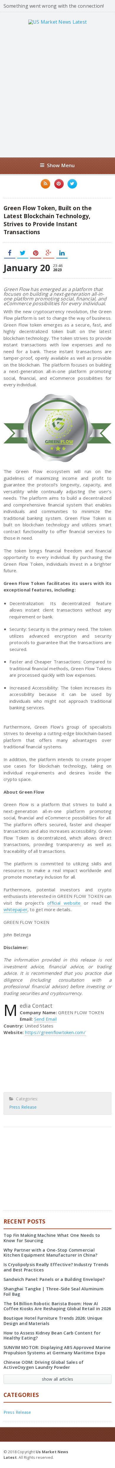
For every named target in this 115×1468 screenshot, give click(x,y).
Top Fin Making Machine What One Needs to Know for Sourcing (52, 1237)
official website (63, 903)
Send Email (45, 1019)
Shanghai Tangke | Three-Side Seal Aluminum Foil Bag (54, 1291)
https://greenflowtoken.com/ (55, 1032)
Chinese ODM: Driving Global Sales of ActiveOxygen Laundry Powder (44, 1364)
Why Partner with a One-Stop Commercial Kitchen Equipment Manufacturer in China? (51, 1252)
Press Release (23, 1107)
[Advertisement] (57, 91)
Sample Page (97, 1451)
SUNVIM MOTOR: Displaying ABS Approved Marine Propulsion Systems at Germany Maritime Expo (57, 1350)
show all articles (57, 1379)
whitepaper (15, 909)
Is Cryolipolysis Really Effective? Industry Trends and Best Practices (56, 1267)
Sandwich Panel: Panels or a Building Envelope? (54, 1279)
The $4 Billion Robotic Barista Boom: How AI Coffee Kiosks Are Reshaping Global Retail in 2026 (57, 1306)
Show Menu (61, 165)
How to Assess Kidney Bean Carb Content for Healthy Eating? (52, 1335)
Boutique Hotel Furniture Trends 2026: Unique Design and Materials (53, 1320)
